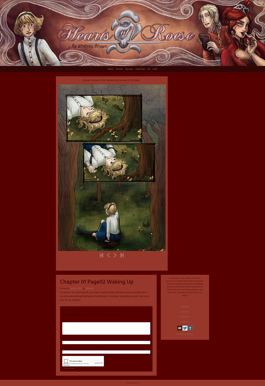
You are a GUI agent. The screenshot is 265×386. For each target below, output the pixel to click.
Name (64, 338)
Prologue (185, 306)
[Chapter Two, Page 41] (122, 255)
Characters (140, 69)
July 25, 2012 (76, 288)
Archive (119, 69)
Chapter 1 (185, 311)
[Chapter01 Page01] (108, 255)
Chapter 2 (185, 322)
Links (155, 69)
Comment (66, 319)
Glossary (129, 69)
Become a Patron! (185, 334)
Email (64, 348)
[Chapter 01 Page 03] (115, 255)
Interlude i (185, 317)
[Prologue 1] (101, 255)
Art (149, 69)
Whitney (89, 288)
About (111, 69)
